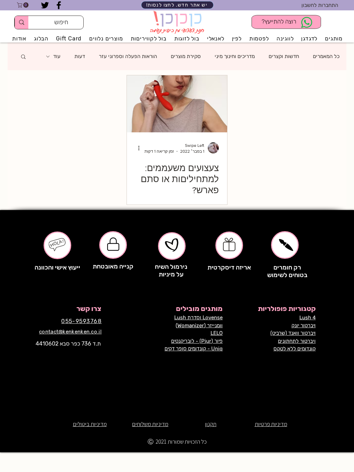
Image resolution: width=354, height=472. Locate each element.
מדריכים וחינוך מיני (235, 56)
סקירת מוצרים (186, 56)
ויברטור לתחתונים (297, 341)
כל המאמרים (326, 56)
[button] (23, 5)
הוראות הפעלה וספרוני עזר (128, 56)
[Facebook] (59, 5)
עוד (56, 56)
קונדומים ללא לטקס (294, 349)
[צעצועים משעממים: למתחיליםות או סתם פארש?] (177, 103)
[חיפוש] (21, 22)
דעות (79, 56)
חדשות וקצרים (284, 56)
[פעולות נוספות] (136, 148)
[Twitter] (45, 5)
